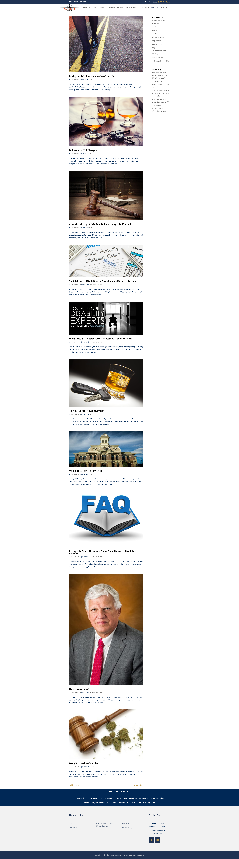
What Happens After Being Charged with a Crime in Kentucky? (159, 75)
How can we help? (79, 689)
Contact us (73, 828)
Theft (153, 64)
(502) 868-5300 (164, 2)
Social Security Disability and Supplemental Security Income (103, 281)
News (90, 227)
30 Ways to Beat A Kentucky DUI (87, 410)
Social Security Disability (95, 284)
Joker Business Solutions (135, 855)
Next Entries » (138, 785)
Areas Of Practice (94, 767)
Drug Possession (157, 44)
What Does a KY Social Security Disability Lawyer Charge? (101, 338)
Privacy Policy (127, 828)
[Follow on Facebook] (151, 840)
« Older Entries (74, 785)
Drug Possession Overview (84, 763)
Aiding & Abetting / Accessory (86, 798)
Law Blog (154, 7)
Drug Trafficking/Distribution (94, 803)
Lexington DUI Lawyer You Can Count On (92, 76)
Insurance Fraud (157, 57)
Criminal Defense (115, 7)
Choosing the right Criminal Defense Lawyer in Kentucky (101, 224)
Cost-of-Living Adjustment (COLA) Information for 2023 (159, 108)
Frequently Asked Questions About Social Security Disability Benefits (102, 552)
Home (85, 7)
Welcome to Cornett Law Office (86, 470)
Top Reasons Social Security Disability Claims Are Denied (160, 84)
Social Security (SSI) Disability (136, 7)
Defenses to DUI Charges (83, 150)
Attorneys (92, 7)
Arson (154, 26)
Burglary (155, 30)
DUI (91, 79)
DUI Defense (156, 54)
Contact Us (163, 7)
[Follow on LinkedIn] (157, 840)
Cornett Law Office (76, 79)
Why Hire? (103, 7)
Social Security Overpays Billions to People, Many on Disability (160, 93)
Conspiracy (155, 33)
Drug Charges (156, 41)
